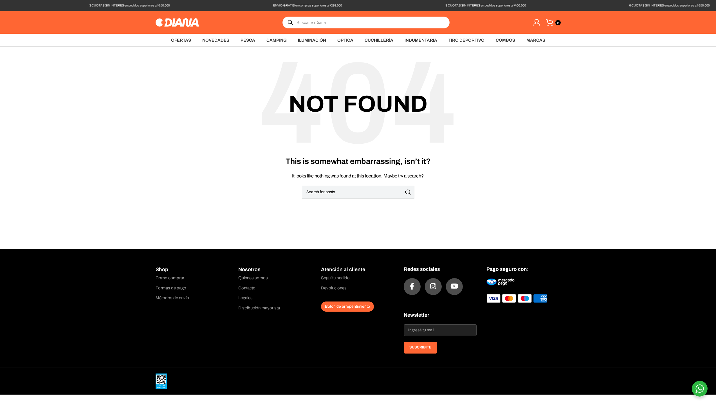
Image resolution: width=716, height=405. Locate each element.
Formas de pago (171, 288)
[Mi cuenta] (536, 22)
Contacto (246, 288)
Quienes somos (253, 278)
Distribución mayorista (259, 308)
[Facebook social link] (412, 286)
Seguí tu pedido (335, 278)
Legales (245, 298)
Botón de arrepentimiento (347, 306)
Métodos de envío (172, 298)
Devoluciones (334, 288)
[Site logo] (177, 22)
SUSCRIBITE (420, 347)
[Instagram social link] (433, 286)
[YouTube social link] (454, 286)
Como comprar (170, 278)
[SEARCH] (407, 192)
